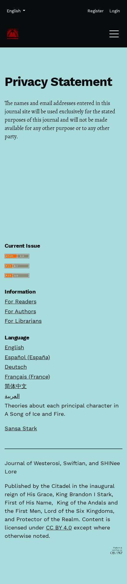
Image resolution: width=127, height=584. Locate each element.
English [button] (15, 10)
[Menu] (114, 35)
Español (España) (27, 357)
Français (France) (27, 376)
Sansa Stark (21, 428)
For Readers (20, 301)
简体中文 (16, 386)
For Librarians (23, 321)
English (14, 347)
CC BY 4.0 (59, 527)
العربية (12, 396)
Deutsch (16, 366)
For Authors (20, 311)
